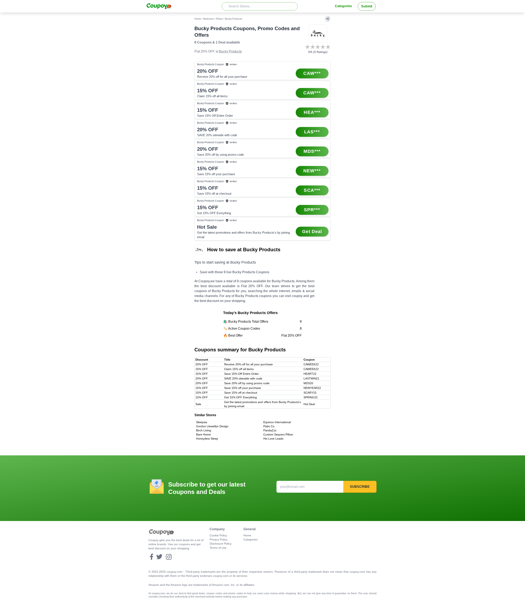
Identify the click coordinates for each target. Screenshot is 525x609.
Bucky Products (230, 51)
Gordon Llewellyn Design (212, 426)
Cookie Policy (218, 535)
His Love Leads (273, 438)
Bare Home (203, 434)
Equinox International (277, 422)
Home (197, 18)
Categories (343, 6)
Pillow (219, 18)
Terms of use (218, 547)
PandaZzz (269, 430)
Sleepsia (201, 422)
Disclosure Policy (221, 543)
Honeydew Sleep (207, 438)
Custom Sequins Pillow (278, 434)
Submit (366, 6)
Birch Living (203, 430)
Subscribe (360, 486)
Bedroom (208, 18)
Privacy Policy (218, 539)
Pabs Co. (269, 426)
